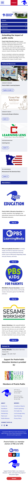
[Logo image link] (14, 455)
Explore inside (7, 90)
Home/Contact (6, 31)
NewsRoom (4, 408)
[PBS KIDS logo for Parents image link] (14, 275)
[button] (14, 222)
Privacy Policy (17, 418)
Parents (4, 20)
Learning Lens (6, 143)
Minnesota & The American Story (11, 171)
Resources (5, 28)
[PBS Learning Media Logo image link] (14, 235)
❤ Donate (14, 2)
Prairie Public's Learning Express (11, 85)
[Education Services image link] (14, 15)
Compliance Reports (19, 406)
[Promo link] (14, 73)
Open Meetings (18, 416)
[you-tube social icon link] (7, 426)
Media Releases (5, 418)
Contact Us (4, 406)
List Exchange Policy (19, 413)
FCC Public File (18, 411)
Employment (4, 411)
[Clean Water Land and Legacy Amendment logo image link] (14, 375)
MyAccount (4, 416)
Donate (14, 478)
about (3, 403)
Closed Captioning (19, 408)
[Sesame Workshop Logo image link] (14, 312)
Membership (4, 413)
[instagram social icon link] (5, 426)
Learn (4, 119)
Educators (5, 24)
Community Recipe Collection (10, 114)
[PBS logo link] (13, 450)
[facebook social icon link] (2, 426)
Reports (16, 403)
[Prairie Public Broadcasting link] (24, 2)
